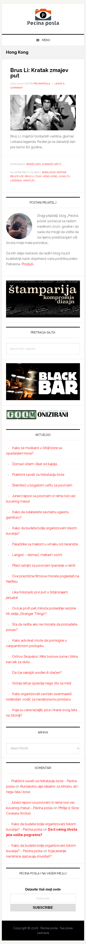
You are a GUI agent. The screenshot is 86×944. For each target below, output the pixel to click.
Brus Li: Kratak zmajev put (39, 73)
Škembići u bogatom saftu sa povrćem (42, 485)
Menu (46, 40)
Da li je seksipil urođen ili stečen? (37, 673)
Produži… (28, 264)
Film (38, 176)
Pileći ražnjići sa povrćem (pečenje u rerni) (43, 565)
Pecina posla (43, 17)
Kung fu (64, 176)
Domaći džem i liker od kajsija (34, 464)
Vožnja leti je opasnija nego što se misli (41, 683)
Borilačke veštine (54, 172)
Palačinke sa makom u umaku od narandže (45, 544)
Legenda (16, 180)
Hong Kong (50, 176)
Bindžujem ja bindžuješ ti (43, 164)
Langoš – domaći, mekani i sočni (37, 555)
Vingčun (28, 180)
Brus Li (29, 176)
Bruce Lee (17, 176)
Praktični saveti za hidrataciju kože (38, 475)
